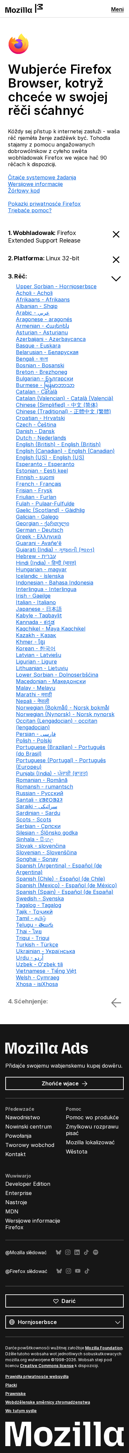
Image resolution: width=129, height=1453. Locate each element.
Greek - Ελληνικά (38, 536)
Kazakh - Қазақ (36, 635)
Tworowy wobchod (29, 1145)
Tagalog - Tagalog (38, 905)
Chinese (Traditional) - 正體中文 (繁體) (63, 411)
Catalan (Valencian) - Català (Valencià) (64, 398)
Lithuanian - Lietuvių (42, 668)
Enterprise (18, 1193)
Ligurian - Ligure (36, 661)
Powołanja (18, 1135)
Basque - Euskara (38, 345)
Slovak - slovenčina (40, 846)
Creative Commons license (47, 1365)
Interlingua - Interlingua (46, 589)
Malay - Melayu (35, 688)
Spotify (96, 1252)
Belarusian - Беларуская (47, 352)
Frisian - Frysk (34, 490)
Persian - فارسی (36, 734)
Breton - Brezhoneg (41, 372)
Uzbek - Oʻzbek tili (39, 964)
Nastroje (16, 1202)
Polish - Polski (34, 740)
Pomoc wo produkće (92, 1117)
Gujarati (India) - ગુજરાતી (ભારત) (55, 549)
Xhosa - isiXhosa (37, 984)
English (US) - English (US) (50, 457)
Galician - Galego (37, 516)
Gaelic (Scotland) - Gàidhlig (50, 510)
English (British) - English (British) (58, 444)
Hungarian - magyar (41, 569)
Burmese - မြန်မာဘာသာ (45, 385)
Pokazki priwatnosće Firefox (44, 203)
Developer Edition (27, 1184)
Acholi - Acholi (34, 293)
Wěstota (76, 1151)
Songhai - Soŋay (37, 859)
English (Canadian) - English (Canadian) (65, 451)
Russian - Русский (39, 793)
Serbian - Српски (38, 826)
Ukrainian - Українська (45, 951)
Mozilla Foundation (103, 1347)
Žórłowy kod (24, 190)
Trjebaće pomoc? (30, 210)
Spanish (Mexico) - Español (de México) (66, 885)
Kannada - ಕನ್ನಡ (35, 622)
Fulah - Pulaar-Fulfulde (45, 503)
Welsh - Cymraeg (37, 977)
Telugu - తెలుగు (34, 924)
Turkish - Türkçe (37, 944)
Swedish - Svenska (40, 898)
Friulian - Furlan (36, 497)
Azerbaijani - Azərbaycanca (51, 339)
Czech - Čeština (36, 424)
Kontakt (15, 1154)
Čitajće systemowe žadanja (42, 177)
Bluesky (59, 1252)
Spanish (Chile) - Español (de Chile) (60, 878)
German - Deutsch (39, 530)
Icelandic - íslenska (40, 576)
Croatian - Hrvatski (40, 418)
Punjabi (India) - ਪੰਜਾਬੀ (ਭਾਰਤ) (52, 773)
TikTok (86, 1252)
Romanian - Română (41, 780)
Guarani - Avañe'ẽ (39, 543)
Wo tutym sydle (21, 1410)
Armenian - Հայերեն (42, 326)
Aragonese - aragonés (44, 319)
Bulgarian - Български (44, 378)
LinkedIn (77, 1252)
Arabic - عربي (33, 312)
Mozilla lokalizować (90, 1142)
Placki (11, 1385)
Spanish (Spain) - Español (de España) (64, 892)
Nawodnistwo (22, 1117)
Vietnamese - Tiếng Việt (46, 971)
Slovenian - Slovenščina (46, 852)
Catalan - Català (36, 391)
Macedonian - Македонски (51, 681)
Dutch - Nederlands (41, 437)
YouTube (78, 1271)
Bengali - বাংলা (32, 358)
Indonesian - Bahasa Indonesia (54, 582)
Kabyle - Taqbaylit (39, 615)
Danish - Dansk (35, 431)
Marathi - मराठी (34, 694)
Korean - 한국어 (36, 648)
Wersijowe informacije (35, 184)
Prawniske (15, 1393)
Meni (117, 9)
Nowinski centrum (28, 1126)
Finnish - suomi (35, 477)
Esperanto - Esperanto (45, 464)
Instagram (68, 1252)
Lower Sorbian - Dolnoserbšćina (57, 674)
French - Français (38, 483)
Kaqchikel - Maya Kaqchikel (50, 628)
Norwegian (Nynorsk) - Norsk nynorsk (65, 714)
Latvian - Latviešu (38, 655)
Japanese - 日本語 (39, 609)
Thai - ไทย (29, 931)
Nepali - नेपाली (32, 701)
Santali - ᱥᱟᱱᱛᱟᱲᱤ (39, 799)
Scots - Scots (33, 819)
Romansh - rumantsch (44, 786)
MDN (12, 1211)
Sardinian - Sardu (38, 813)
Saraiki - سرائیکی (36, 806)
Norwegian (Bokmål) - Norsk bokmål (62, 707)
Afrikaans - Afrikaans (43, 299)
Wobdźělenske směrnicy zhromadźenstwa (47, 1402)
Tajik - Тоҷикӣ (34, 911)
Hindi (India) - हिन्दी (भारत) (46, 562)
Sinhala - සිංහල (35, 839)
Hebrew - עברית (36, 556)
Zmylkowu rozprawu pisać (92, 1129)
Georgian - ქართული (42, 523)
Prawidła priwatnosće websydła (36, 1376)
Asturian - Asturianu (42, 332)
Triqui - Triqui (32, 938)
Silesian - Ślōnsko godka (47, 832)
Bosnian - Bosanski (40, 365)
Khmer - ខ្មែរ (30, 641)
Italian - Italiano (36, 602)
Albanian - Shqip (37, 306)
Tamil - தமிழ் (31, 918)
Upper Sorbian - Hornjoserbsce (56, 286)
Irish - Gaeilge (33, 595)
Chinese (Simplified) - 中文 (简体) (57, 405)
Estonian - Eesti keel (42, 470)
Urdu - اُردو (29, 957)
